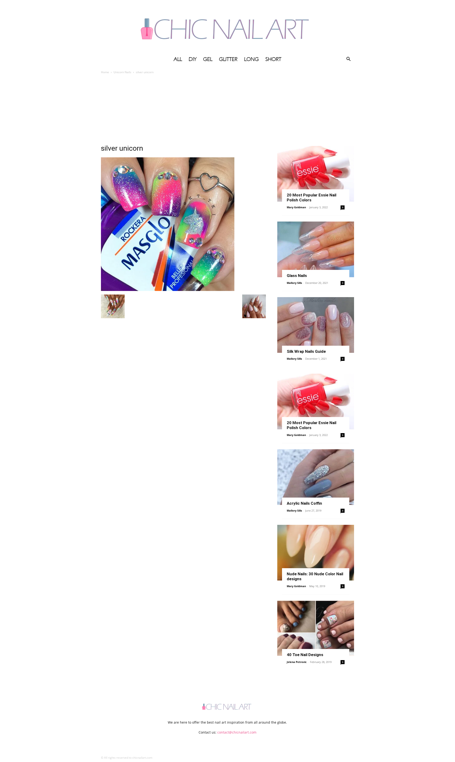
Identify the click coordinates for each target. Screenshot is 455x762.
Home (105, 72)
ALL (178, 59)
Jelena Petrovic (297, 662)
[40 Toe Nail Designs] (315, 628)
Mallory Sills (294, 283)
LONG (251, 59)
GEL (207, 59)
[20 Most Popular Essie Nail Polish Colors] (315, 174)
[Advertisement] (227, 110)
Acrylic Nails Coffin (304, 503)
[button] (348, 59)
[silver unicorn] (167, 290)
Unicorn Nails (122, 72)
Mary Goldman (296, 207)
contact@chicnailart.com (236, 732)
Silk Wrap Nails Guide (306, 351)
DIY (192, 59)
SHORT (273, 59)
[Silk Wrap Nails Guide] (315, 325)
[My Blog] (227, 27)
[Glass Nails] (315, 249)
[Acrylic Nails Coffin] (315, 477)
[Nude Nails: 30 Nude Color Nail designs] (315, 553)
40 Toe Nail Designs (305, 654)
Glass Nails (297, 275)
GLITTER (228, 59)
